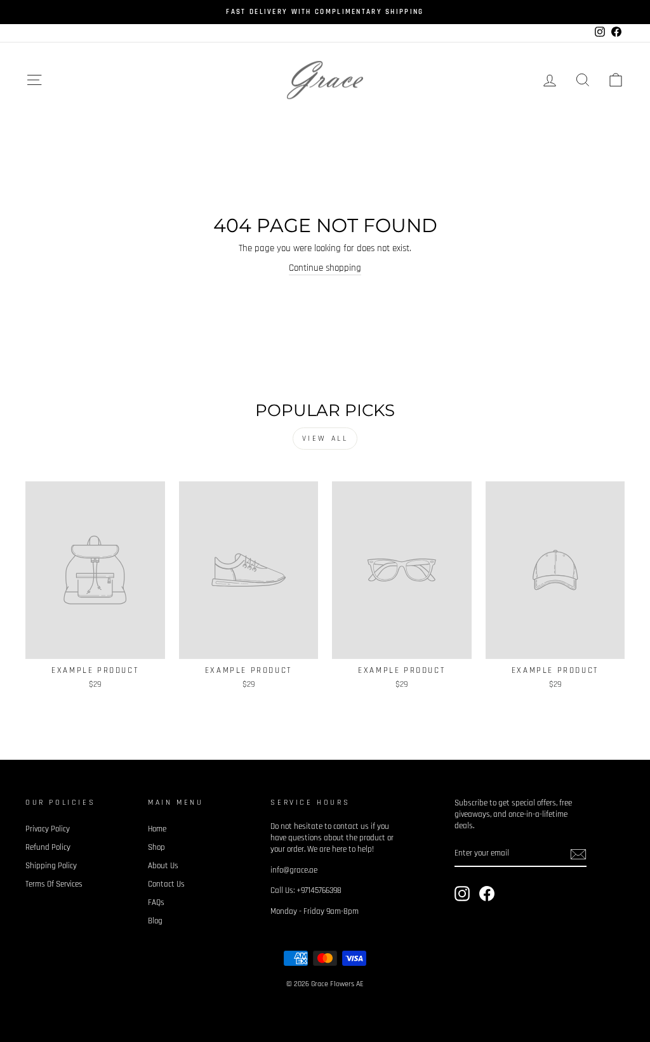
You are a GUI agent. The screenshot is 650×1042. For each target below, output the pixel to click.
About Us (163, 866)
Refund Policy (47, 847)
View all (325, 438)
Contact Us (166, 884)
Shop (156, 847)
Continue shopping (325, 268)
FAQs (156, 902)
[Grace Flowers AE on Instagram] (462, 893)
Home (157, 829)
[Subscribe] (578, 854)
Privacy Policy (47, 829)
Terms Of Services (54, 884)
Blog (155, 921)
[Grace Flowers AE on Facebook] (486, 893)
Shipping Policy (51, 866)
